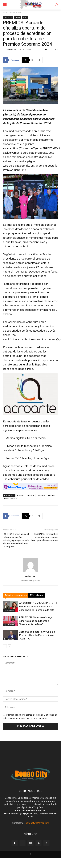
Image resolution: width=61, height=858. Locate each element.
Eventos (17, 17)
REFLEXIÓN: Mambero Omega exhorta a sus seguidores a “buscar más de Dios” (35, 621)
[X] (46, 843)
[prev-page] (5, 646)
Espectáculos (15, 12)
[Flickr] (22, 843)
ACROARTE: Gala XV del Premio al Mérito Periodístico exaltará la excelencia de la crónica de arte (38, 606)
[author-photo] (30, 572)
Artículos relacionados (16, 595)
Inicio (5, 12)
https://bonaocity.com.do (30, 581)
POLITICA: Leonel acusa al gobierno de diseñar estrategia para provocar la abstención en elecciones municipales (16, 540)
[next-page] (9, 646)
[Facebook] (14, 843)
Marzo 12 (41, 495)
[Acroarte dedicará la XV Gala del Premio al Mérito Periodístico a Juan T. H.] (10, 635)
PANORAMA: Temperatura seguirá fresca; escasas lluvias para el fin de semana (44, 537)
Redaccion (11, 49)
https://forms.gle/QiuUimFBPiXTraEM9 (36, 148)
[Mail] (38, 843)
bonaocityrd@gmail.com (37, 822)
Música (25, 17)
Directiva (30, 495)
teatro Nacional (10, 499)
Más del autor (37, 595)
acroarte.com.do (19, 165)
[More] (39, 60)
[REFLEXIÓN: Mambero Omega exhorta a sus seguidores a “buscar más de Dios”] (10, 621)
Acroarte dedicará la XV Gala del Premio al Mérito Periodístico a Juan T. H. (37, 635)
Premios (51, 495)
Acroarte (20, 495)
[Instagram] (30, 843)
